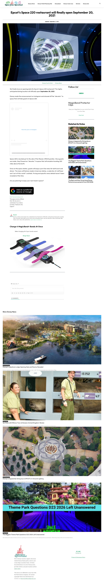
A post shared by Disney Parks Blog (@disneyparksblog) (28, 153)
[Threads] (82, 93)
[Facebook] (76, 551)
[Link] (28, 293)
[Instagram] (79, 93)
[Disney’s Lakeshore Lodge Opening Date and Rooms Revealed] (52, 339)
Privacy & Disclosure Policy (78, 557)
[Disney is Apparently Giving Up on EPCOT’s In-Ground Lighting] (81, 133)
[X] (81, 93)
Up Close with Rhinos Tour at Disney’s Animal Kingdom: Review (23, 423)
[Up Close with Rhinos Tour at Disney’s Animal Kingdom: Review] (52, 395)
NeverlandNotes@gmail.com (28, 578)
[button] (100, 3)
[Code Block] (26, 293)
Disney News (58, 83)
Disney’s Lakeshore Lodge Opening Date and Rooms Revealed (23, 367)
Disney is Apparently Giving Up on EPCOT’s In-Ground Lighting (79, 142)
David (15, 215)
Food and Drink (16, 197)
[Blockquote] (24, 293)
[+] (32, 292)
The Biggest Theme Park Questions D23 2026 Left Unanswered (79, 161)
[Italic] (14, 293)
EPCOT (11, 197)
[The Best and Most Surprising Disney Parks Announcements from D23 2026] (81, 172)
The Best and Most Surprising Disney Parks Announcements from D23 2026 (80, 181)
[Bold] (12, 293)
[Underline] (16, 293)
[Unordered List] (22, 293)
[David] (11, 217)
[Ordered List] (20, 293)
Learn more (17, 568)
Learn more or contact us (36, 219)
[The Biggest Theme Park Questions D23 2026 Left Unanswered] (81, 152)
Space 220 (21, 197)
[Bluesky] (79, 551)
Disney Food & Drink (47, 83)
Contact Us (78, 553)
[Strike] (18, 293)
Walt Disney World (72, 138)
